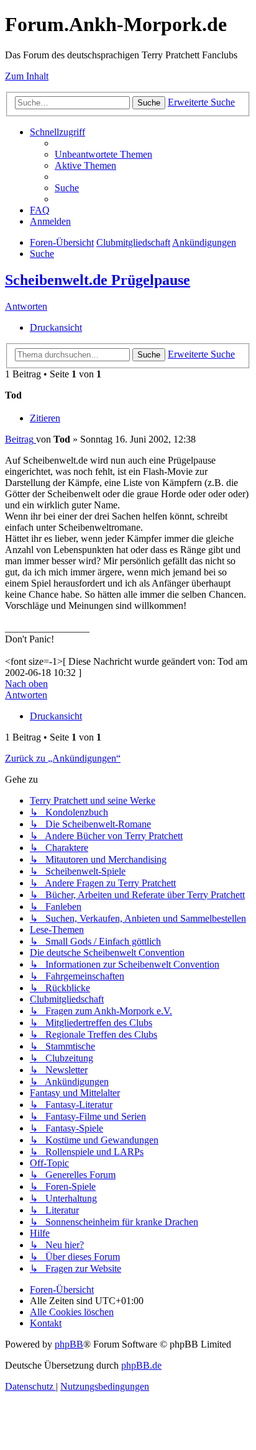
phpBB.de (141, 1365)
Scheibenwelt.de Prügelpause (97, 280)
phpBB (69, 1344)
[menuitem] (103, 154)
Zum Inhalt (26, 76)
